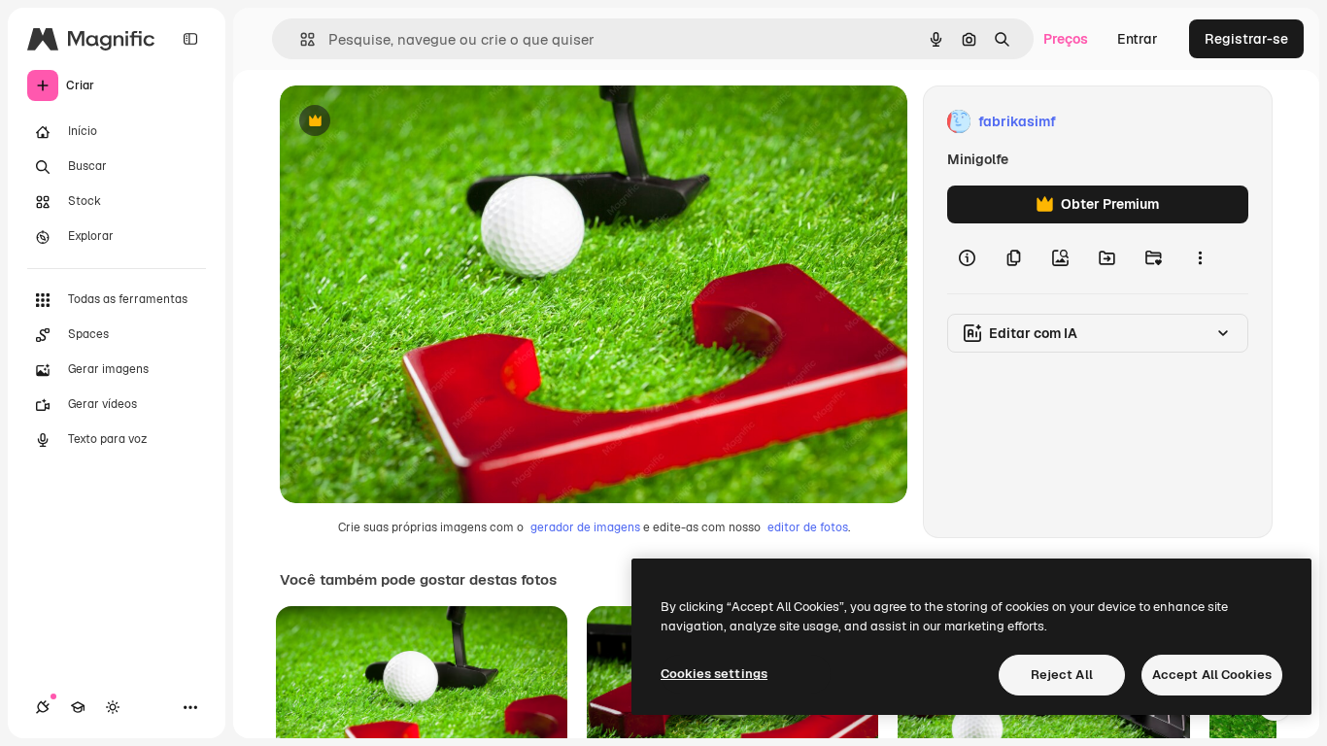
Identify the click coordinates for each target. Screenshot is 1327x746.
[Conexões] (42, 707)
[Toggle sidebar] (190, 38)
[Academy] (77, 707)
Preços (1065, 39)
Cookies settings (714, 673)
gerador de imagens (585, 527)
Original (404, 122)
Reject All (1062, 674)
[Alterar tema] (112, 707)
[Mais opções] (1199, 258)
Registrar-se (1246, 39)
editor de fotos (807, 527)
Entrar (1137, 39)
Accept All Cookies (1212, 674)
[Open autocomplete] (299, 39)
